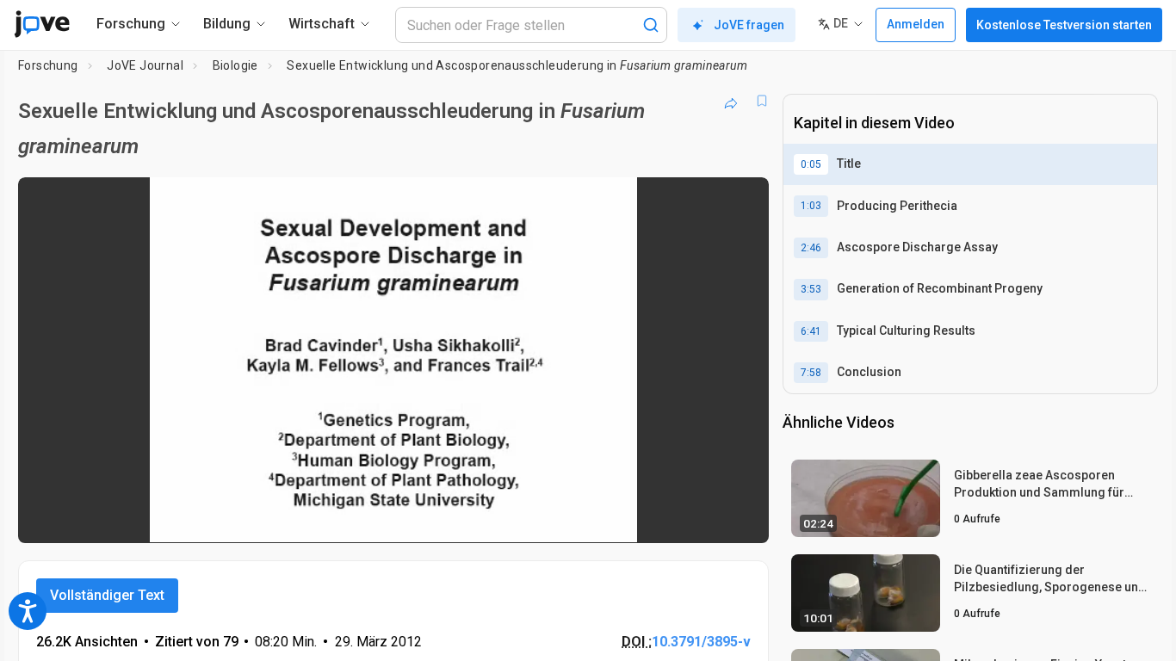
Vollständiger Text (107, 595)
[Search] (650, 25)
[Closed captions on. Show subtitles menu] (702, 518)
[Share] (731, 101)
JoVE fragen (749, 25)
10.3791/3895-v (701, 641)
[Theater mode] (741, 518)
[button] (741, 201)
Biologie (235, 65)
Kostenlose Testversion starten (1064, 25)
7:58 (811, 373)
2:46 (811, 248)
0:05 (811, 164)
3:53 (811, 289)
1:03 (811, 206)
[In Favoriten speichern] (762, 101)
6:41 (811, 331)
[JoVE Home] (42, 24)
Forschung (48, 65)
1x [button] (666, 518)
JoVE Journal (145, 65)
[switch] (568, 518)
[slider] (299, 517)
